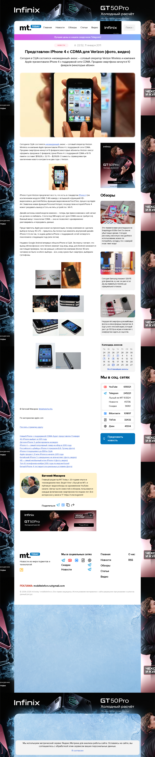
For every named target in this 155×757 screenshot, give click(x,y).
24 (104, 352)
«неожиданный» (52, 144)
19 (127, 362)
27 (118, 352)
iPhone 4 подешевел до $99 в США (36, 451)
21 (104, 365)
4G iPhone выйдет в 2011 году (33, 439)
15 (109, 362)
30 (131, 352)
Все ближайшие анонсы (117, 369)
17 (118, 362)
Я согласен (78, 750)
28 (122, 352)
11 (122, 358)
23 (113, 365)
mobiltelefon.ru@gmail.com (49, 586)
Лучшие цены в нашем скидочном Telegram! (77, 37)
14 (104, 362)
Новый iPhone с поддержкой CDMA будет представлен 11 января (50, 436)
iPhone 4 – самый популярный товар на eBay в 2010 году (45, 445)
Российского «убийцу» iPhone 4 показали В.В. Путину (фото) (47, 448)
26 (113, 352)
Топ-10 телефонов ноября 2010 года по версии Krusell (44, 463)
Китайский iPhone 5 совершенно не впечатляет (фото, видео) (48, 457)
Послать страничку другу (31, 427)
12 (127, 358)
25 (109, 352)
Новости (61, 45)
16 (113, 362)
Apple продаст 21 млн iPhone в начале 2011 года (41, 454)
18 (122, 362)
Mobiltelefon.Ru (46, 409)
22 (109, 365)
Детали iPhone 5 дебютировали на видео (39, 442)
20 (131, 362)
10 (118, 358)
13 (131, 358)
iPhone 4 (82, 195)
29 (127, 352)
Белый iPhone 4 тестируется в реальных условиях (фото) (46, 466)
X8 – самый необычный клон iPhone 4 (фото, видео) (44, 460)
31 (104, 355)
